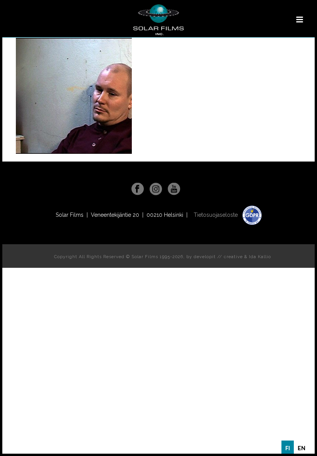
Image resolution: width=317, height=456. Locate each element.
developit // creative (218, 256)
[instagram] (156, 189)
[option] (301, 448)
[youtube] (174, 189)
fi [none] (287, 448)
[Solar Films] (158, 19)
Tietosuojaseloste (216, 215)
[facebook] (137, 189)
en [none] (301, 448)
